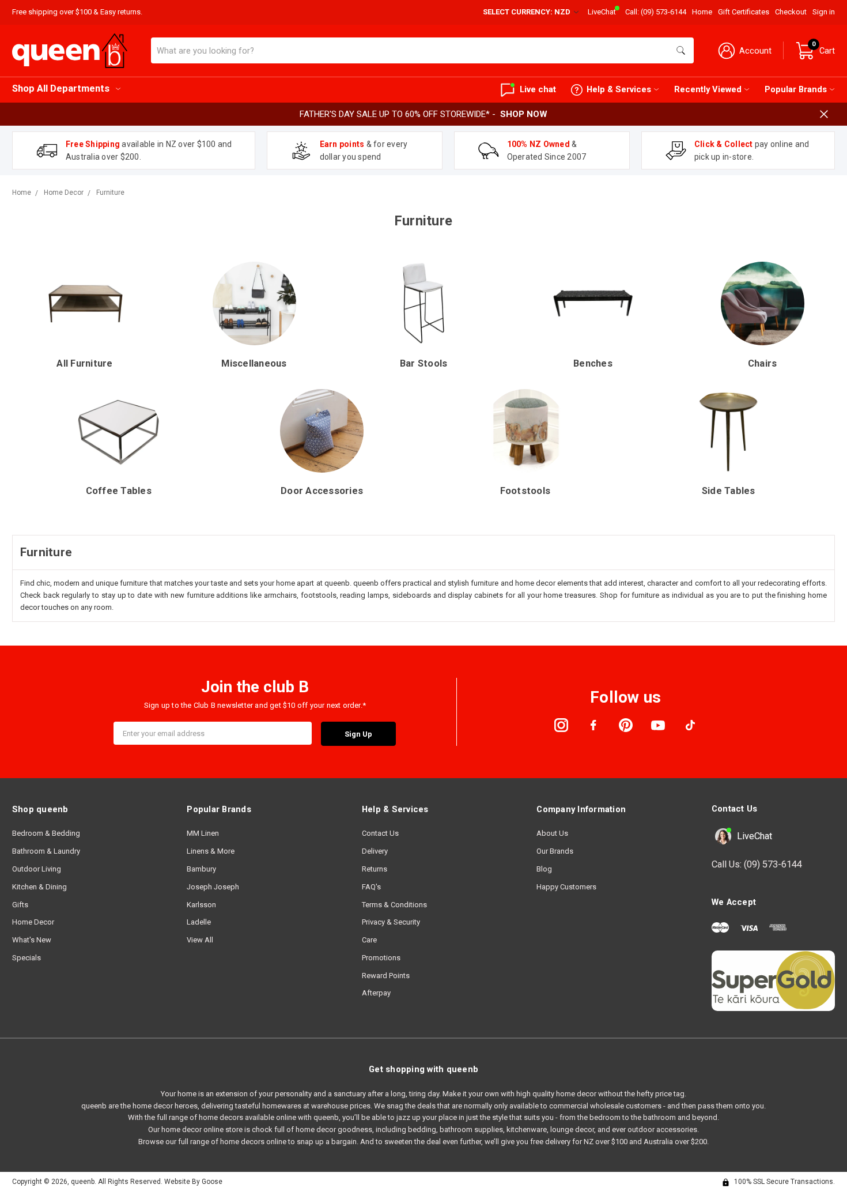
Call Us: (757, 864)
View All (200, 940)
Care (369, 940)
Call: (655, 11)
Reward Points (386, 975)
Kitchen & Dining (39, 886)
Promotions (381, 957)
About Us (552, 833)
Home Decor (33, 922)
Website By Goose (193, 1182)
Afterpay (376, 993)
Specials (26, 957)
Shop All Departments (60, 88)
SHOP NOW (523, 114)
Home (702, 11)
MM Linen (203, 833)
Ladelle (199, 922)
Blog (544, 869)
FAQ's (371, 886)
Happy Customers (566, 886)
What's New (31, 940)
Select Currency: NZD (527, 11)
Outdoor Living (36, 869)
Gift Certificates (743, 11)
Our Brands (554, 851)
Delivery (375, 851)
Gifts (20, 904)
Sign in (823, 11)
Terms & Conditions (394, 904)
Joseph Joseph (213, 886)
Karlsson (201, 904)
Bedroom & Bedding (46, 833)
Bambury (201, 869)
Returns (374, 869)
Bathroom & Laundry (46, 851)
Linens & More (211, 851)
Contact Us (380, 833)
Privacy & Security (391, 922)
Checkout (791, 11)
